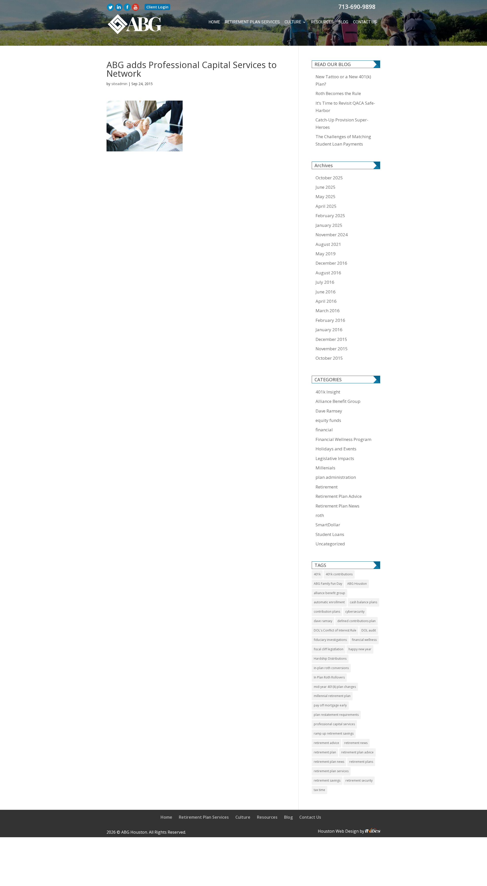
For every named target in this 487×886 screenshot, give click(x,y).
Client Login (157, 6)
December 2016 (331, 262)
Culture (299, 22)
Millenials (325, 467)
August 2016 (328, 272)
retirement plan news (329, 761)
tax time (319, 789)
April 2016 (326, 301)
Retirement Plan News (337, 505)
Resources (326, 22)
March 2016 (328, 310)
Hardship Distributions (330, 658)
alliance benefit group (329, 592)
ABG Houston (357, 583)
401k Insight (328, 391)
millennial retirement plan (332, 695)
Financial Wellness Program (343, 439)
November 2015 (332, 348)
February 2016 (330, 320)
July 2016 (325, 281)
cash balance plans (363, 601)
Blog (345, 22)
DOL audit (368, 630)
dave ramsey (323, 620)
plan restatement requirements (336, 714)
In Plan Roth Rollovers (329, 677)
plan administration (336, 477)
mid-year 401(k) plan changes (335, 686)
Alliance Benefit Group (338, 401)
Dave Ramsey (329, 410)
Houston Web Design (339, 830)
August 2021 (328, 244)
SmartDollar (328, 524)
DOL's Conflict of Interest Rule (335, 630)
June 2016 (326, 291)
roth (320, 515)
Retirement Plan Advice (339, 496)
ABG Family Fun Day (328, 583)
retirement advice (326, 742)
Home (229, 22)
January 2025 (329, 225)
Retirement (327, 486)
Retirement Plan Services (263, 22)
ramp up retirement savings (334, 733)
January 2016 (329, 329)
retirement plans (361, 761)
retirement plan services (331, 770)
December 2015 (331, 339)
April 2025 (326, 206)
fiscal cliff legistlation (328, 648)
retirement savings (327, 780)
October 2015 (329, 357)
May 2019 (326, 253)
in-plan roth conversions (331, 667)
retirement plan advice (357, 752)
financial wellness (364, 639)
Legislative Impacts (335, 458)
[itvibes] (372, 830)
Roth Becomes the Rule (338, 93)
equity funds (328, 420)
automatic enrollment (329, 601)
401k (317, 574)
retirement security (359, 780)
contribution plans (327, 611)
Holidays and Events (336, 448)
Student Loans (330, 534)
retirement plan (325, 752)
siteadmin (119, 83)
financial (324, 429)
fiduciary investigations (330, 639)
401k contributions (339, 574)
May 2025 (326, 196)
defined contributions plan (356, 620)
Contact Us (366, 22)
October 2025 (329, 177)
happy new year (360, 648)
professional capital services (334, 723)
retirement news (356, 742)
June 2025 (326, 186)
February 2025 (330, 215)
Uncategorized (330, 543)
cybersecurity (354, 611)
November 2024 (332, 234)
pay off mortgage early (330, 705)
